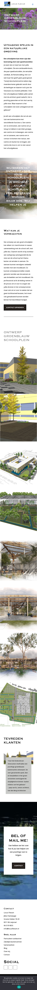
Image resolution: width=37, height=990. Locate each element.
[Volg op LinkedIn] (6, 967)
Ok (19, 987)
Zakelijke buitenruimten (13, 942)
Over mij (7, 951)
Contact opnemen (15, 307)
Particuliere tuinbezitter (13, 938)
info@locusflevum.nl (11, 929)
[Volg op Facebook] (10, 967)
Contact (18, 865)
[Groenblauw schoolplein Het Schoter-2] (18, 441)
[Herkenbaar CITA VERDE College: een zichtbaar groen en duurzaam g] (18, 536)
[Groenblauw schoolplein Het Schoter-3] (18, 393)
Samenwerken (9, 945)
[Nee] (35, 983)
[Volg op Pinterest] (15, 967)
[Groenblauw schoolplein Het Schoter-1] (18, 488)
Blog (5, 948)
